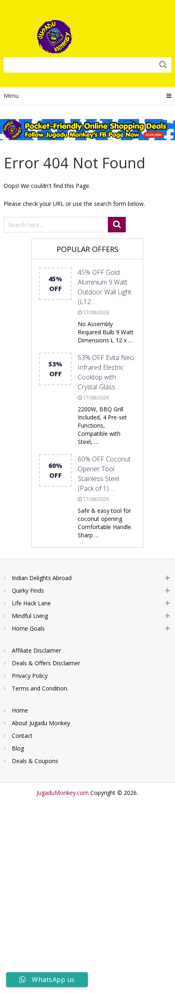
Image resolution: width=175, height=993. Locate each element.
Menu (11, 95)
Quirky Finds (28, 590)
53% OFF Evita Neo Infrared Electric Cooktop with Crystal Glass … (106, 372)
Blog (18, 748)
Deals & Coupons (35, 761)
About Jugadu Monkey (41, 723)
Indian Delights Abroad (42, 578)
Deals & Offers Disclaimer (46, 663)
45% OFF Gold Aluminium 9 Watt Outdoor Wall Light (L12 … (104, 287)
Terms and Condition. (40, 688)
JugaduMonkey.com (63, 793)
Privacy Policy (30, 676)
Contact (22, 735)
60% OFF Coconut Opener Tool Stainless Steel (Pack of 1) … (104, 474)
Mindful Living (30, 616)
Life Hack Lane (31, 603)
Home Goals (28, 628)
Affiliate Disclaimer (36, 650)
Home (20, 710)
